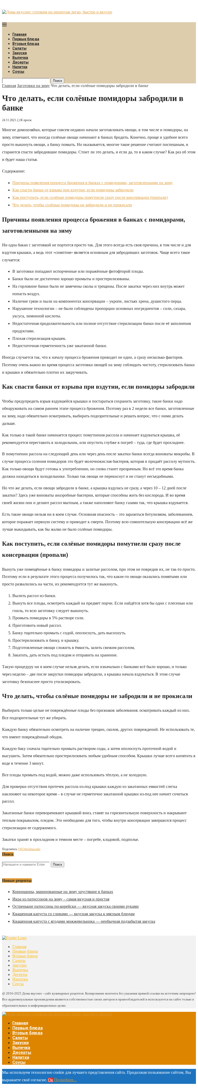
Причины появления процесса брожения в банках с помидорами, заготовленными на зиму (92, 183)
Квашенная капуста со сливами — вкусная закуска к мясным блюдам (73, 914)
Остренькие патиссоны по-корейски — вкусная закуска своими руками (75, 906)
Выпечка (20, 58)
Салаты (19, 48)
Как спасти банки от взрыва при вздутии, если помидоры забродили (73, 190)
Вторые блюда (25, 44)
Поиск (57, 81)
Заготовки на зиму (33, 85)
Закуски (19, 53)
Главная (19, 34)
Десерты (20, 62)
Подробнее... (65, 1080)
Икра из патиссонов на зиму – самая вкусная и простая (60, 899)
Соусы (18, 71)
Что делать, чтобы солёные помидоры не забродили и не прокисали (72, 205)
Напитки (19, 67)
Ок (50, 1080)
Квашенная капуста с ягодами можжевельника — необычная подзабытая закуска (83, 921)
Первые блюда (25, 39)
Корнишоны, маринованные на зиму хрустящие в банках (62, 891)
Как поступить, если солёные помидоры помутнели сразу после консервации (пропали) (90, 197)
